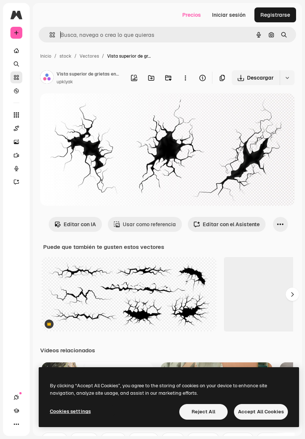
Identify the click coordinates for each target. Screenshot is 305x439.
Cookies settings (70, 411)
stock (65, 56)
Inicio (45, 56)
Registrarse (275, 15)
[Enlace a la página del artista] (47, 78)
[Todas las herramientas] (16, 115)
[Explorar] (16, 91)
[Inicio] (16, 51)
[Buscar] (16, 64)
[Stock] (16, 77)
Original (87, 107)
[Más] (16, 424)
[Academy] (16, 411)
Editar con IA (80, 224)
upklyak (65, 82)
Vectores (89, 56)
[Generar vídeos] (16, 155)
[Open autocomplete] (49, 35)
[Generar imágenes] (16, 142)
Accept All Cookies (261, 411)
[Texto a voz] (16, 168)
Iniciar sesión (228, 15)
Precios (191, 15)
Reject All (203, 411)
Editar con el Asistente (231, 224)
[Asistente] (16, 182)
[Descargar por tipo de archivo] (287, 77)
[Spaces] (16, 128)
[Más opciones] (185, 77)
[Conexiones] (16, 397)
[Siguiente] (292, 294)
